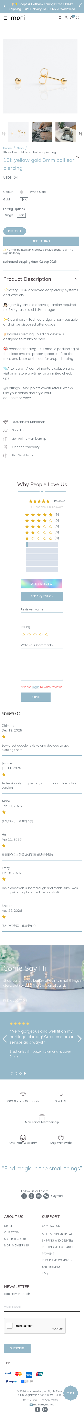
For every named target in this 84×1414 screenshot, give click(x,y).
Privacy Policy (50, 1399)
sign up (8, 253)
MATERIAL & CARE (15, 1239)
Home (7, 148)
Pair (21, 215)
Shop (20, 148)
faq (45, 1273)
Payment (48, 1254)
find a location (15, 1000)
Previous (3, 133)
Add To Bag (41, 241)
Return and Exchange (58, 1247)
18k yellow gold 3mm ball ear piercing (29, 152)
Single (9, 215)
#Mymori (57, 1196)
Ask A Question (42, 596)
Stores (9, 1226)
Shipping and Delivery (57, 1240)
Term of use (30, 1399)
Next (80, 133)
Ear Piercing (51, 1267)
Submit (36, 697)
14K (24, 200)
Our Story (11, 1232)
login (35, 687)
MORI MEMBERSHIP (16, 1245)
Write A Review (41, 584)
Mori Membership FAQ (57, 1234)
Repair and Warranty (57, 1260)
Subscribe (17, 1348)
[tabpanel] (42, 1040)
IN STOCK (14, 231)
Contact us (51, 1226)
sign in (67, 249)
